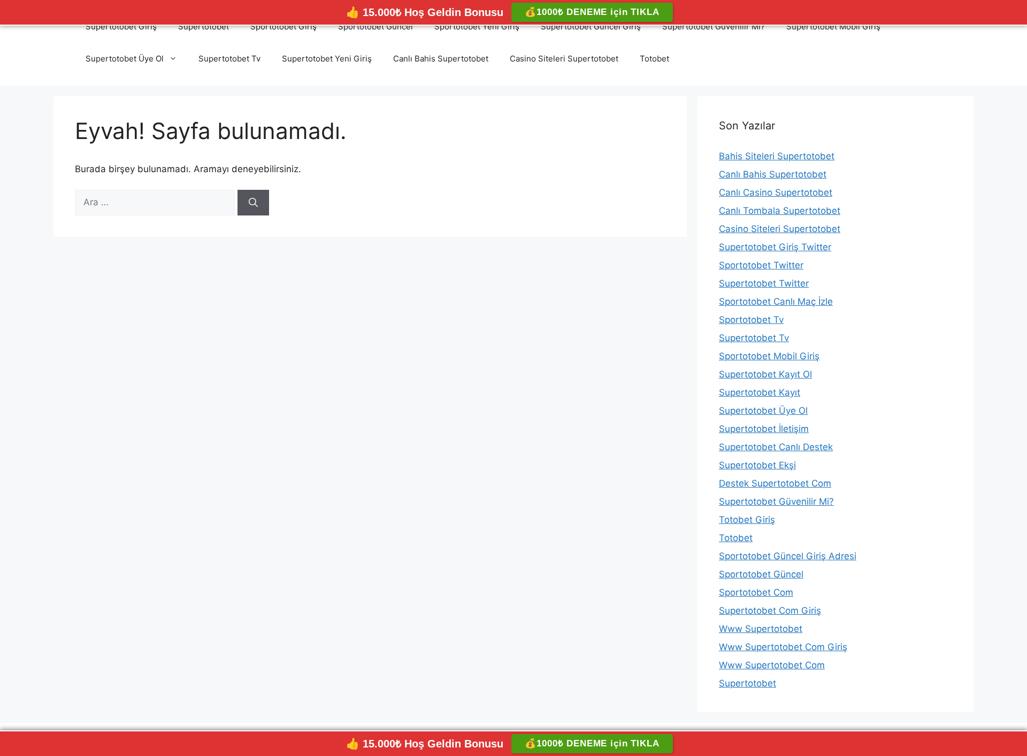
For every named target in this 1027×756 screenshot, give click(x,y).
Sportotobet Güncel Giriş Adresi (787, 556)
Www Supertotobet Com (772, 665)
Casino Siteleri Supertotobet (564, 58)
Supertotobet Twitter (764, 283)
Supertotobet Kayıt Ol (765, 374)
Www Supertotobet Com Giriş (783, 647)
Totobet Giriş (747, 519)
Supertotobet (203, 26)
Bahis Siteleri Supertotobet (776, 156)
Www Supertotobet (760, 628)
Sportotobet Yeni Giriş (476, 26)
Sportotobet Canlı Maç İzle (776, 301)
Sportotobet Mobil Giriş (769, 356)
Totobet (654, 58)
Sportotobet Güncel (375, 26)
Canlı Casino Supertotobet (775, 192)
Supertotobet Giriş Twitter (775, 247)
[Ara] (253, 202)
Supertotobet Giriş (121, 26)
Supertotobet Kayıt (759, 392)
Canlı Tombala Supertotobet (779, 210)
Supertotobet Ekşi (757, 465)
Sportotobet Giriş (283, 26)
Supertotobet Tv (229, 58)
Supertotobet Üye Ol (125, 58)
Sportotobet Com (756, 592)
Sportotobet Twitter (761, 265)
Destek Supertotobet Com (775, 483)
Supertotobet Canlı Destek (776, 447)
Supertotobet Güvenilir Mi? (713, 26)
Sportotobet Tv (751, 319)
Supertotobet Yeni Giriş (327, 58)
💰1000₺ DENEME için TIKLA (592, 12)
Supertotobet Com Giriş (770, 610)
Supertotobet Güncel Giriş (591, 26)
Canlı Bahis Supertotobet (440, 58)
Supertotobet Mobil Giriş (833, 26)
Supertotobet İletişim (764, 428)
